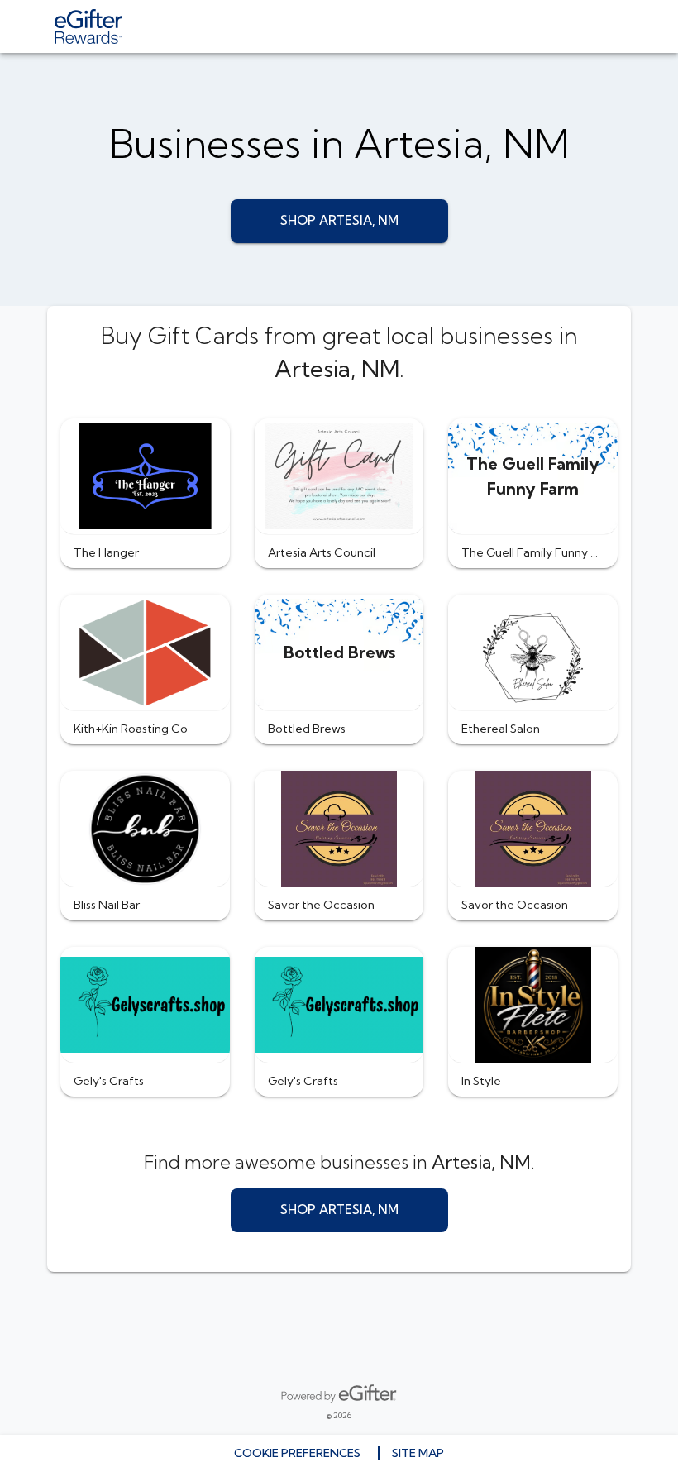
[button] (145, 493)
